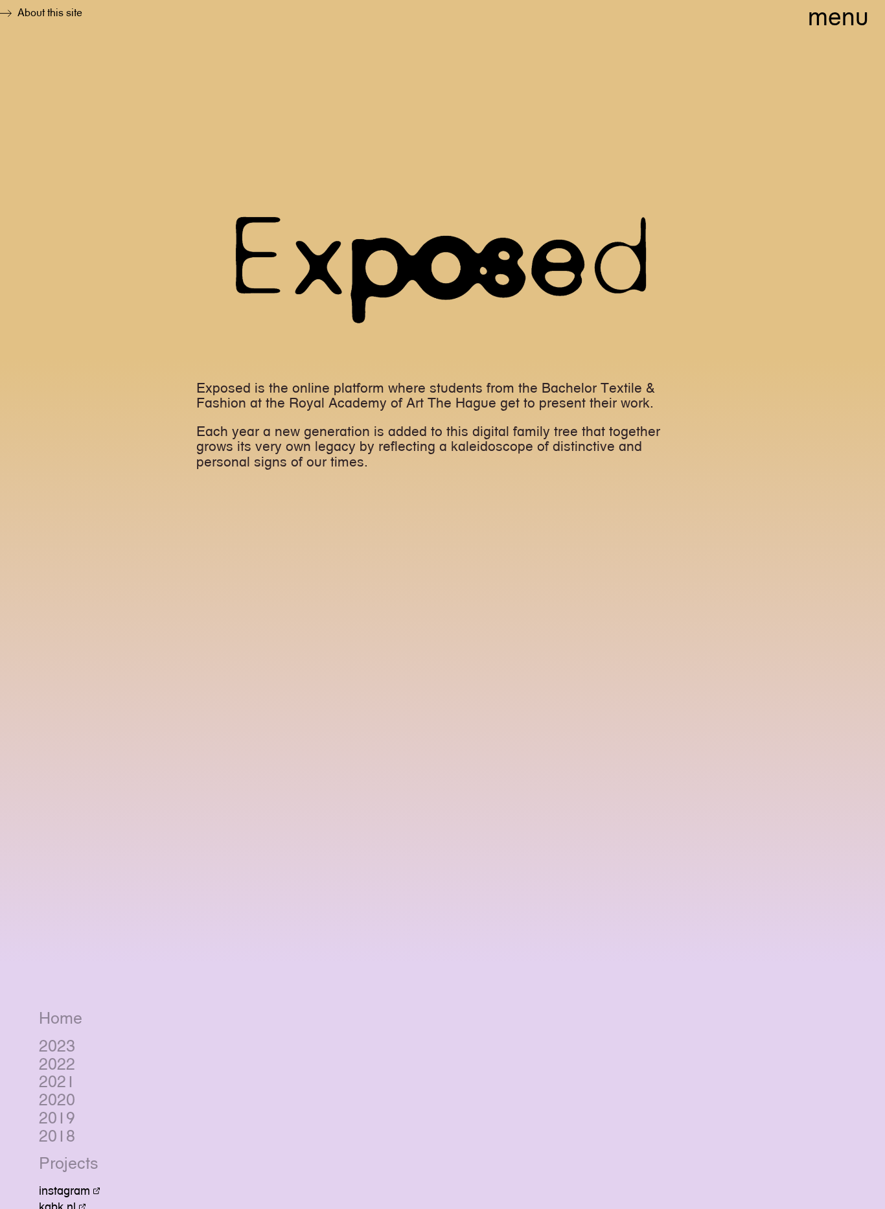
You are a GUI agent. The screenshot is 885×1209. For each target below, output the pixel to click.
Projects (68, 1164)
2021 (57, 1082)
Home (60, 1018)
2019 (57, 1118)
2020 (57, 1100)
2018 (57, 1136)
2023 (57, 1046)
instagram (64, 1190)
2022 (57, 1064)
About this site (49, 12)
